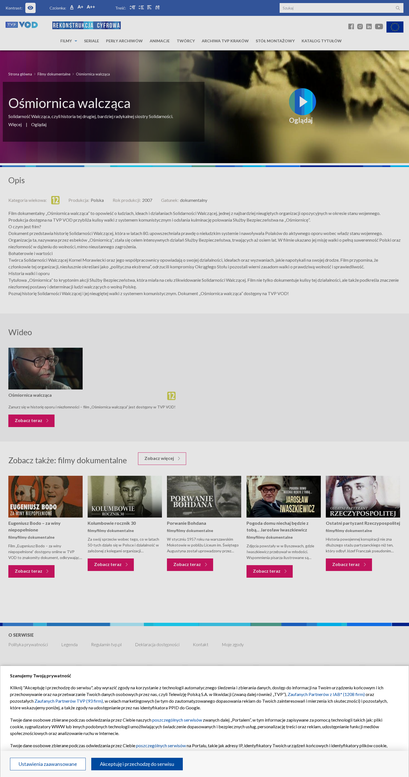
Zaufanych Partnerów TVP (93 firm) (69, 701)
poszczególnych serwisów (177, 719)
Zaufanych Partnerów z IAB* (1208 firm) (326, 694)
